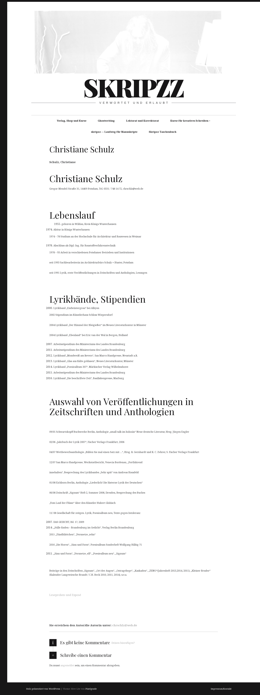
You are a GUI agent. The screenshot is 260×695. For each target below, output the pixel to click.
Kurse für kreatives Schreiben (189, 120)
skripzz (133, 87)
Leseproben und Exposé (65, 595)
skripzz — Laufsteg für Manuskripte (114, 131)
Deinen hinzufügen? (123, 642)
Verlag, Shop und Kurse (71, 120)
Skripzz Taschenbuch (162, 131)
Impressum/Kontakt (221, 688)
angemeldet (67, 665)
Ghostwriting (106, 120)
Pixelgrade (91, 688)
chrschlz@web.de (124, 625)
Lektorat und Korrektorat (142, 120)
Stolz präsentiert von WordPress (43, 688)
